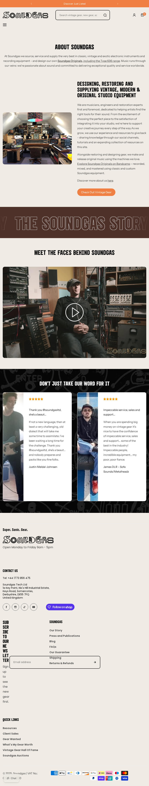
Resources (10, 728)
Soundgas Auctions (16, 755)
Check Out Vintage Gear (96, 192)
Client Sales (11, 733)
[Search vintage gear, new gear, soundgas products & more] (105, 15)
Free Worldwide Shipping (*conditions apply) (74, 3)
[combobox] (82, 15)
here (110, 180)
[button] (31, 3)
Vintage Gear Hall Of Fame (20, 750)
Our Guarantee (59, 652)
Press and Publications (64, 636)
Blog (52, 641)
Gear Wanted (12, 739)
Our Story (55, 630)
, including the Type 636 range (89, 61)
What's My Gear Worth (18, 744)
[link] (37, 138)
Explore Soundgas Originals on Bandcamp (103, 163)
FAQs (52, 647)
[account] (134, 15)
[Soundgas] (25, 15)
